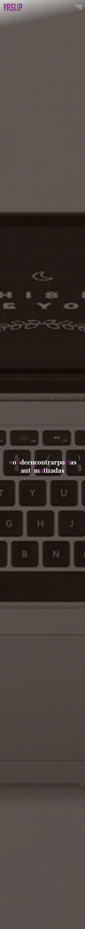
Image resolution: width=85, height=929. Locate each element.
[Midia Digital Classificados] (13, 7)
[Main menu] (78, 7)
